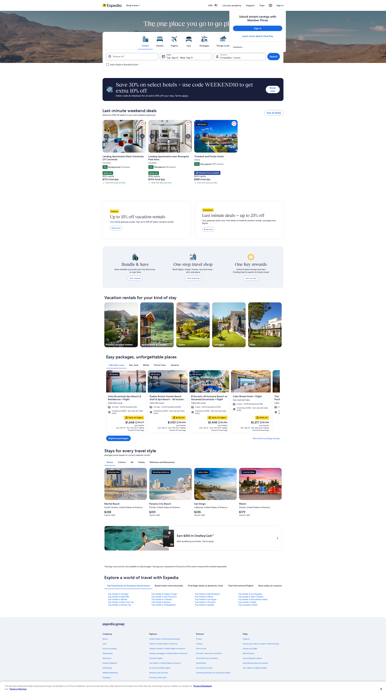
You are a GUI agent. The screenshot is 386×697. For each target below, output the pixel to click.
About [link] (105, 639)
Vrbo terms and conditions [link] (207, 658)
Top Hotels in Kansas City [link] (119, 604)
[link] (257, 47)
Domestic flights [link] (156, 658)
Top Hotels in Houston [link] (205, 602)
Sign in (280, 5)
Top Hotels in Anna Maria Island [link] (252, 599)
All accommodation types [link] (159, 668)
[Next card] (276, 401)
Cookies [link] (199, 644)
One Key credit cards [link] (157, 677)
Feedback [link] (107, 677)
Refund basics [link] (248, 653)
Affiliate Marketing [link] (110, 672)
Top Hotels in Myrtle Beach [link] (207, 594)
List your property (232, 5)
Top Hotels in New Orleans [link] (250, 596)
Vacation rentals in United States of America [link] (167, 648)
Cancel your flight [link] (250, 648)
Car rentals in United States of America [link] (165, 663)
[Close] (381, 689)
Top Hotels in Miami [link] (204, 596)
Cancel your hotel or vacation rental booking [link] (261, 644)
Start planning (193, 278)
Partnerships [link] (108, 653)
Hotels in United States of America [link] (163, 644)
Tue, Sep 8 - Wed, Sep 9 (179, 57)
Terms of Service (18, 689)
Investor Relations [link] (110, 663)
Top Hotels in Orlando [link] (161, 599)
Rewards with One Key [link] (158, 672)
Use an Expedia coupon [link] (252, 658)
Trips (261, 5)
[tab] (145, 40)
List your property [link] (110, 648)
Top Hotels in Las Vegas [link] (206, 599)
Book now (273, 89)
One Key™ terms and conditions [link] (209, 653)
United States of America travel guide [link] (164, 639)
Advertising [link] (107, 668)
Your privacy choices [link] (204, 668)
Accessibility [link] (201, 663)
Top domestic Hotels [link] (248, 604)
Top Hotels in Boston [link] (161, 602)
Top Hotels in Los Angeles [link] (250, 594)
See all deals (274, 112)
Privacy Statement (202, 686)
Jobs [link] (104, 644)
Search (273, 56)
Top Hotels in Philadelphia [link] (163, 604)
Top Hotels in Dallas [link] (247, 602)
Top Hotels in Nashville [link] (118, 596)
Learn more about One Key (257, 36)
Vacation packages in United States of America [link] (168, 653)
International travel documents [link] (255, 663)
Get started (135, 278)
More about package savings (266, 438)
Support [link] (246, 639)
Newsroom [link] (107, 658)
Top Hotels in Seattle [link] (204, 604)
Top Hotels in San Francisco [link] (164, 596)
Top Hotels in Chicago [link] (118, 594)
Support (250, 5)
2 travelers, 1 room (230, 57)
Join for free (250, 278)
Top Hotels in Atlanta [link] (117, 599)
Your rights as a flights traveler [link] (255, 668)
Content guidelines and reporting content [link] (213, 672)
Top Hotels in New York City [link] (121, 602)
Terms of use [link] (201, 648)
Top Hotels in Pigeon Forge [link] (164, 594)
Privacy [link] (199, 639)
